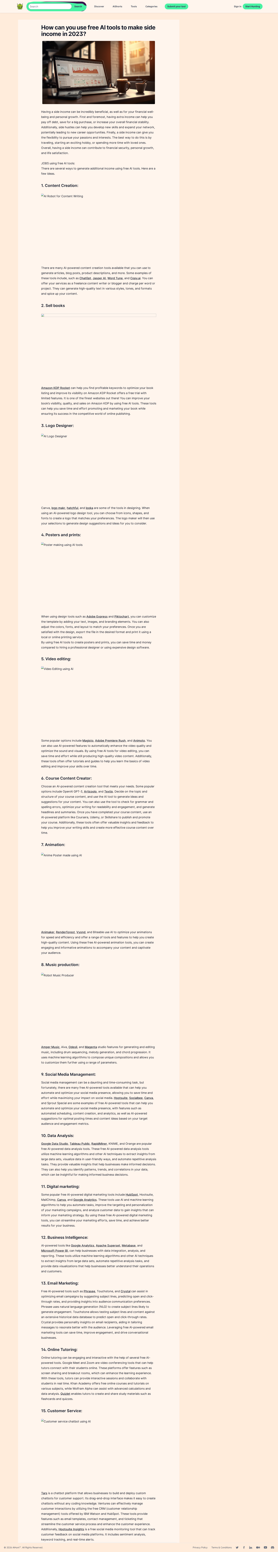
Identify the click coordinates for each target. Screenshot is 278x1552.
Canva (148, 1098)
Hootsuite (121, 1098)
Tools (134, 6)
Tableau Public (80, 1143)
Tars (44, 1493)
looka (89, 508)
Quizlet (65, 1393)
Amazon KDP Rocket (55, 388)
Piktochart (121, 616)
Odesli (73, 1047)
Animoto (139, 740)
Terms (221, 1547)
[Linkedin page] (250, 1547)
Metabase (129, 1245)
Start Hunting (252, 6)
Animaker (47, 932)
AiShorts (117, 6)
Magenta (91, 1047)
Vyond (80, 932)
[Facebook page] (244, 1547)
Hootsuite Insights (71, 1529)
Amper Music (50, 1047)
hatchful (72, 508)
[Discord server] (272, 1547)
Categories (151, 6)
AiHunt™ (17, 1547)
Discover (99, 6)
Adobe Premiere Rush (110, 740)
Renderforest (65, 932)
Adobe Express (97, 616)
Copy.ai (135, 278)
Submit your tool (176, 6)
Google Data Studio (54, 1143)
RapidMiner (99, 1143)
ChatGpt (85, 278)
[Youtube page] (265, 1547)
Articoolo (90, 791)
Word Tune (115, 278)
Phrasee (89, 1291)
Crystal (125, 1291)
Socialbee (136, 1098)
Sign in (237, 6)
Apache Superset (108, 1245)
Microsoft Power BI (54, 1250)
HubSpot (132, 1194)
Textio (108, 791)
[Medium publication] (258, 1547)
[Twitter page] (237, 1547)
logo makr (58, 508)
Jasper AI (99, 278)
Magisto (87, 740)
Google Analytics (85, 1199)
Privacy (200, 1547)
